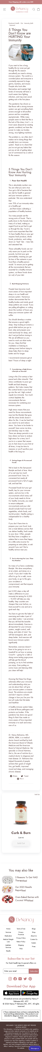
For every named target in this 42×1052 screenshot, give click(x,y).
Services (8, 932)
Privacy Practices (21, 933)
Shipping (21, 945)
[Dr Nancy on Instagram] (10, 978)
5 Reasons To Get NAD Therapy (26, 879)
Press (33, 946)
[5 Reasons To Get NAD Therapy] (7, 880)
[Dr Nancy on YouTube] (20, 978)
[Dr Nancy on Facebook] (15, 978)
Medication (8, 936)
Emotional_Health (14, 23)
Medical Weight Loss (8, 940)
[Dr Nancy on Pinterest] (30, 978)
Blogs (34, 929)
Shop (33, 932)
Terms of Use (21, 929)
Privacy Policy (21, 938)
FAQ (21, 949)
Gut (22, 23)
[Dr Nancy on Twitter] (25, 978)
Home (8, 929)
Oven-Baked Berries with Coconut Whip (27, 899)
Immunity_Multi (28, 23)
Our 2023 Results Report (23, 888)
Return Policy (21, 941)
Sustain (33, 943)
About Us (34, 936)
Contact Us (33, 939)
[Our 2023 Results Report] (7, 889)
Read (25, 880)
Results (8, 951)
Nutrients (12, 25)
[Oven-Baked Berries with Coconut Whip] (7, 899)
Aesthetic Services (8, 946)
